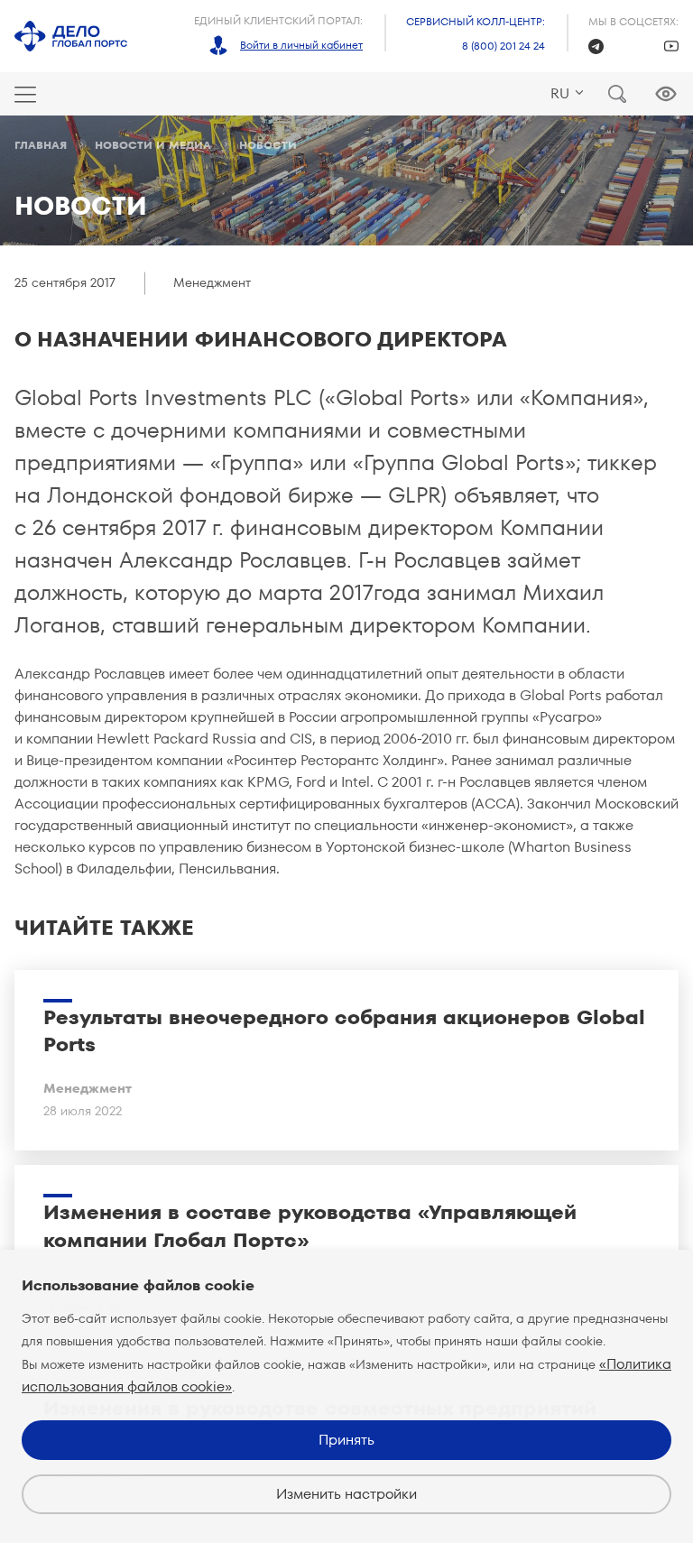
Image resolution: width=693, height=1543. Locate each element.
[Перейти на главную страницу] (70, 36)
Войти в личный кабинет (301, 44)
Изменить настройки (346, 1493)
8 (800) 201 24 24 (503, 45)
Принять (346, 1439)
